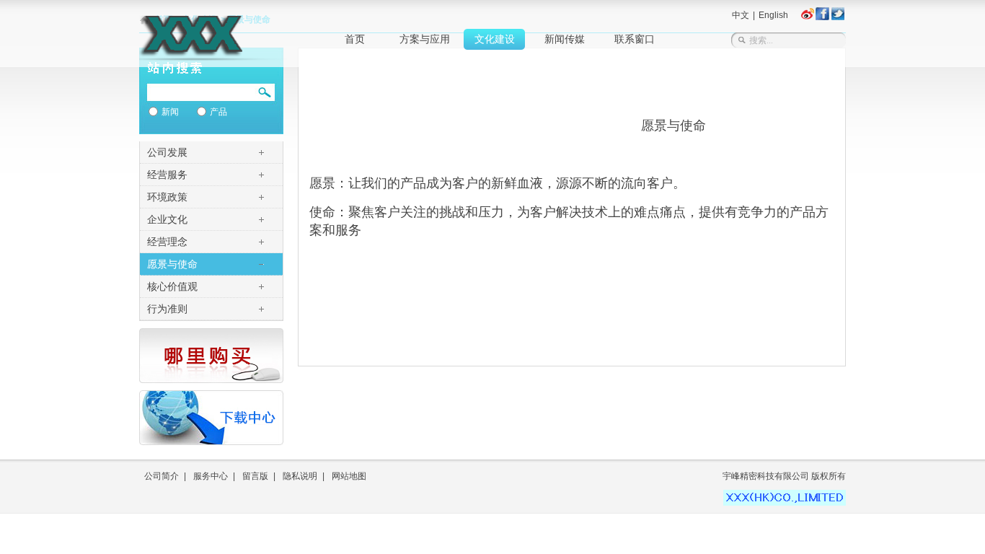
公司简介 (161, 476)
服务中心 (210, 476)
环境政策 (167, 197)
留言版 (255, 476)
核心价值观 (172, 286)
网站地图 (349, 476)
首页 (355, 39)
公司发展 (167, 152)
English (773, 15)
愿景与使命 (172, 264)
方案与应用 (424, 39)
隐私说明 (300, 476)
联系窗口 (634, 39)
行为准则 (167, 309)
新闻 (170, 112)
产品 (218, 112)
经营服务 (167, 174)
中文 (740, 15)
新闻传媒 (564, 39)
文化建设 (494, 39)
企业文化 (167, 219)
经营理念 (167, 241)
